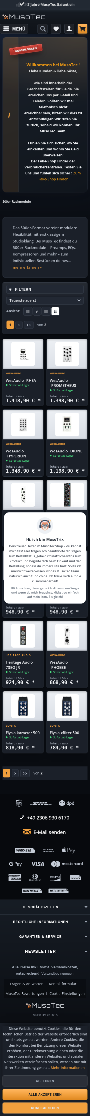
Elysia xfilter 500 (64, 732)
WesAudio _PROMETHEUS (63, 383)
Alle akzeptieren (45, 1094)
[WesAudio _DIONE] (67, 425)
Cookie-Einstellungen (67, 993)
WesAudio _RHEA (21, 380)
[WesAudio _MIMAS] (23, 495)
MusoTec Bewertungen (25, 993)
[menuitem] (14, 29)
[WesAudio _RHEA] (23, 354)
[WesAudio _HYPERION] (23, 425)
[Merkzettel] (56, 29)
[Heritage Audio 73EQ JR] (23, 636)
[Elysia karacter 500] (23, 706)
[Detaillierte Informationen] (27, 311)
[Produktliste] (46, 311)
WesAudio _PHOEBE (59, 665)
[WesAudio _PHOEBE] (67, 636)
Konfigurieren (45, 1108)
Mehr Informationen (68, 1067)
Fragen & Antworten (27, 984)
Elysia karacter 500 (23, 732)
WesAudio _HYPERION (16, 453)
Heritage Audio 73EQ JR (19, 665)
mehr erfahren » (27, 267)
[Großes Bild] (37, 311)
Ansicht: (13, 311)
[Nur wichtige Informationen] (55, 311)
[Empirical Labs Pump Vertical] (67, 495)
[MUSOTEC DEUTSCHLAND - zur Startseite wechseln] (23, 17)
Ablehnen (45, 1081)
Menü (18, 29)
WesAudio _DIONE (66, 451)
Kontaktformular (62, 984)
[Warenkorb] (83, 29)
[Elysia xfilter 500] (67, 706)
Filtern (22, 289)
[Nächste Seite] (19, 325)
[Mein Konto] (69, 29)
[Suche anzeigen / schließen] (43, 29)
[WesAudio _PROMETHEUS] (67, 354)
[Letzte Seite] (29, 325)
